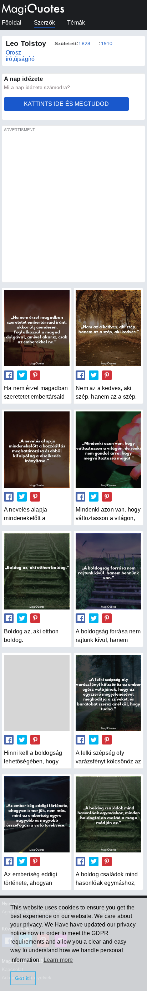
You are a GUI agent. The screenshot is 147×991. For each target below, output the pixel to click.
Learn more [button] (58, 960)
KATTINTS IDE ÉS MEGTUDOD (66, 104)
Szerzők (44, 23)
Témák (76, 23)
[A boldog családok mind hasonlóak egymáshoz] (108, 814)
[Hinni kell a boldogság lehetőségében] (37, 693)
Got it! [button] (23, 978)
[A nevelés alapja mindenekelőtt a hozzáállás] (37, 449)
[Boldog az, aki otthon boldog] (37, 571)
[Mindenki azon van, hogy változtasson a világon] (108, 449)
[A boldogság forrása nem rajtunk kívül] (108, 571)
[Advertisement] (73, 207)
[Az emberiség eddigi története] (37, 814)
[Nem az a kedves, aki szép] (108, 328)
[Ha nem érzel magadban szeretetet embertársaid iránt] (37, 328)
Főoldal (11, 23)
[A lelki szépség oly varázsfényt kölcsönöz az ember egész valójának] (108, 693)
